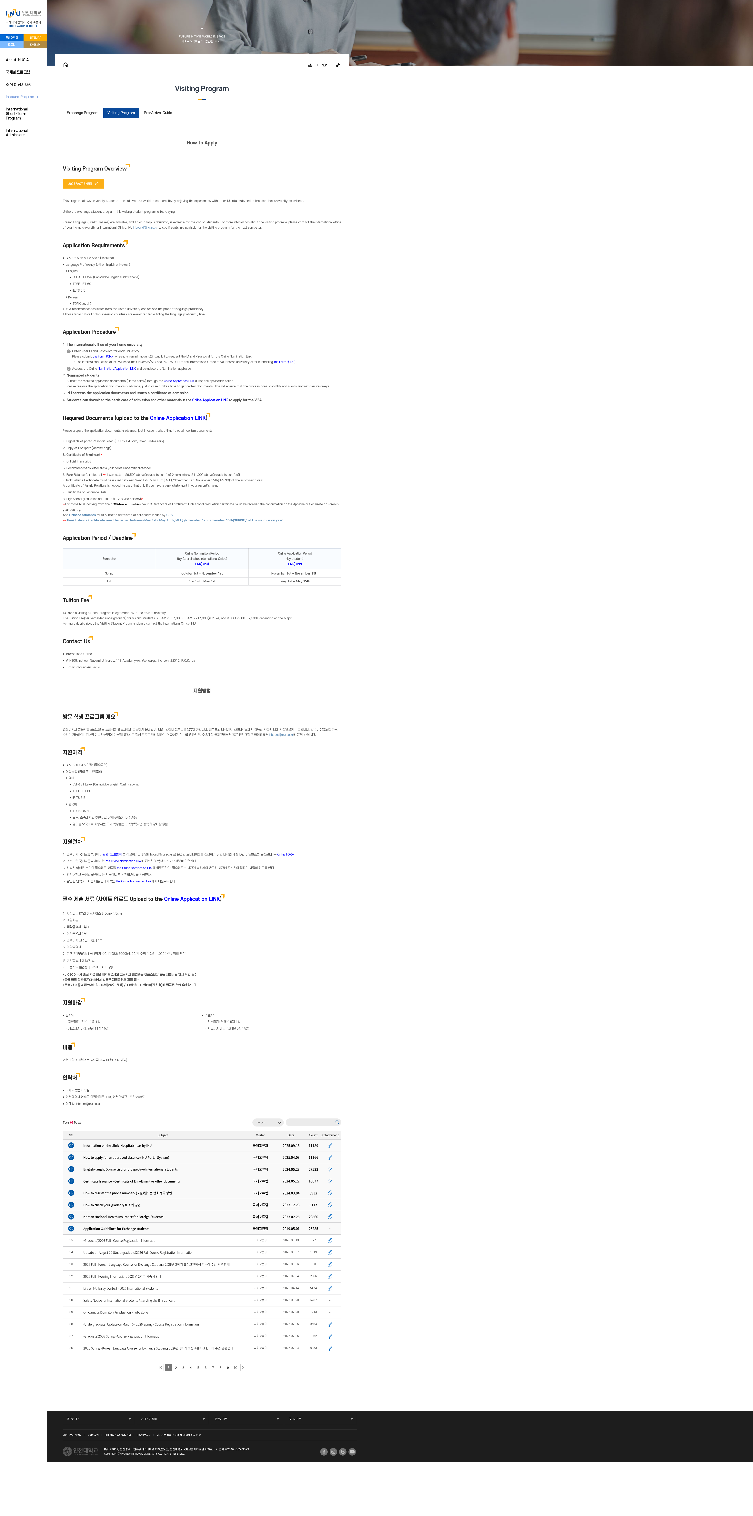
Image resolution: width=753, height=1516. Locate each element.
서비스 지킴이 (149, 1419)
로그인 (11, 44)
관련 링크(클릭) (113, 854)
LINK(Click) (202, 564)
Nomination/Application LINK (117, 368)
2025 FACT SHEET (80, 184)
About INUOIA (17, 60)
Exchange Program (82, 113)
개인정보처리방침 (72, 1435)
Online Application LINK (179, 381)
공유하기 (338, 65)
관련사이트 (221, 1419)
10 (235, 1368)
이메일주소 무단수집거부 (118, 1435)
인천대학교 (11, 37)
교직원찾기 (93, 1435)
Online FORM (285, 854)
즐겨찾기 (324, 65)
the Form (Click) (103, 356)
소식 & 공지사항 (18, 85)
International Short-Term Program (17, 113)
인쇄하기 (310, 65)
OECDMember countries (126, 504)
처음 (160, 1367)
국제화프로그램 (18, 72)
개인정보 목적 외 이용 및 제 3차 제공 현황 (179, 1435)
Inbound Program (20, 97)
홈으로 (66, 64)
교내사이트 (295, 1419)
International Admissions (17, 133)
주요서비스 (73, 1419)
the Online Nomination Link (123, 861)
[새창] (324, 1452)
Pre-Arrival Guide (158, 113)
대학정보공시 (144, 1435)
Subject (261, 1122)
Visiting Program (121, 113)
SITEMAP (35, 37)
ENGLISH (35, 44)
